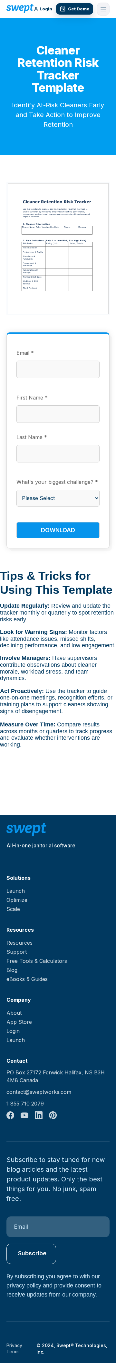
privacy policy (23, 1285)
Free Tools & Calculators (36, 961)
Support (16, 952)
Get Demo (79, 8)
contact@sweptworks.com (38, 1092)
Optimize (16, 900)
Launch (15, 891)
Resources (19, 942)
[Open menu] (103, 9)
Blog (11, 970)
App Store (19, 1022)
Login (46, 9)
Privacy (14, 1345)
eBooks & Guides (27, 979)
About (14, 1013)
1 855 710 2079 (25, 1103)
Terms (13, 1351)
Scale (13, 909)
